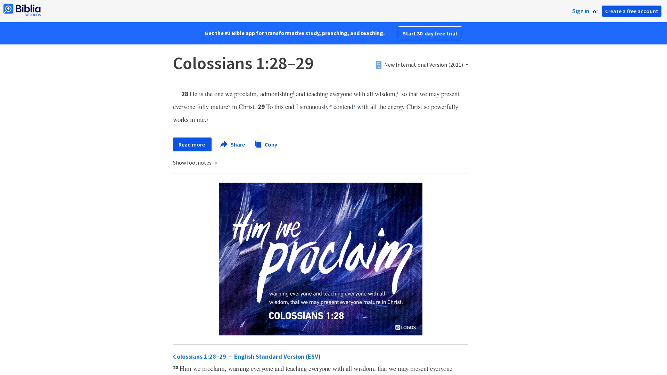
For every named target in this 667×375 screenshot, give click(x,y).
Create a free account (631, 11)
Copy (270, 144)
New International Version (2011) (423, 65)
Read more (192, 144)
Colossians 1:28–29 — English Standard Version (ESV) (247, 356)
